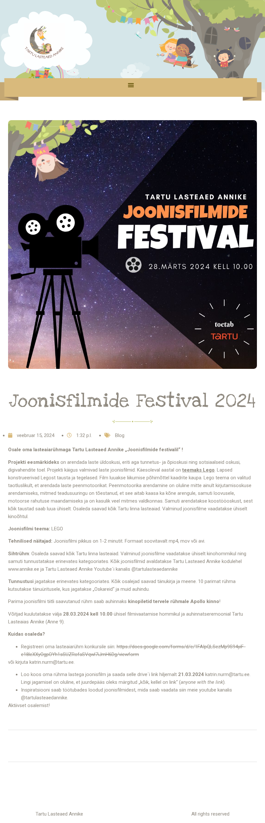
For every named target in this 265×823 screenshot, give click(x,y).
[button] (131, 85)
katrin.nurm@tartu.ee (227, 674)
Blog (119, 435)
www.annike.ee (23, 569)
